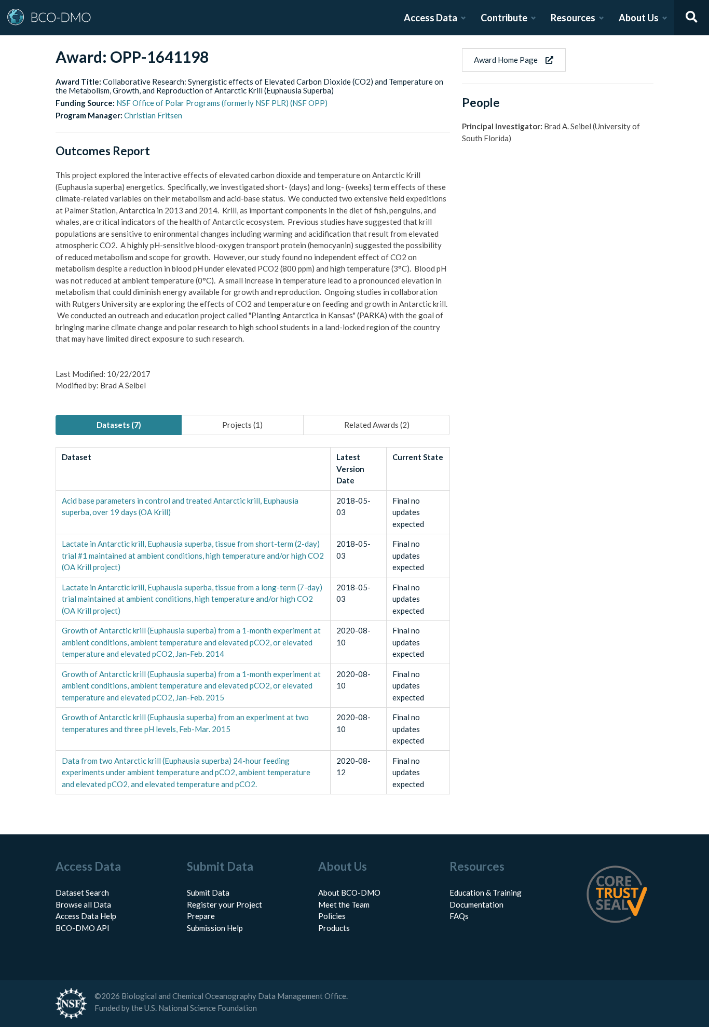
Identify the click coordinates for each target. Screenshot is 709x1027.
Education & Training (485, 892)
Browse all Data (83, 904)
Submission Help (215, 928)
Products (334, 928)
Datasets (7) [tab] (119, 424)
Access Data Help (86, 916)
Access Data (430, 17)
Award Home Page (506, 59)
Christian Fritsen (153, 115)
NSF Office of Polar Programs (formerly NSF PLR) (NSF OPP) (222, 102)
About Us (639, 17)
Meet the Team (344, 904)
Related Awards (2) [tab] (377, 424)
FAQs (459, 916)
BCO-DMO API (83, 928)
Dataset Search (82, 892)
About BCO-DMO (349, 892)
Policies (332, 916)
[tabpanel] (253, 620)
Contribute (504, 17)
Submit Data (208, 892)
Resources (573, 17)
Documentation (476, 904)
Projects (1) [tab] (242, 424)
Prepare (201, 916)
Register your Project (224, 904)
